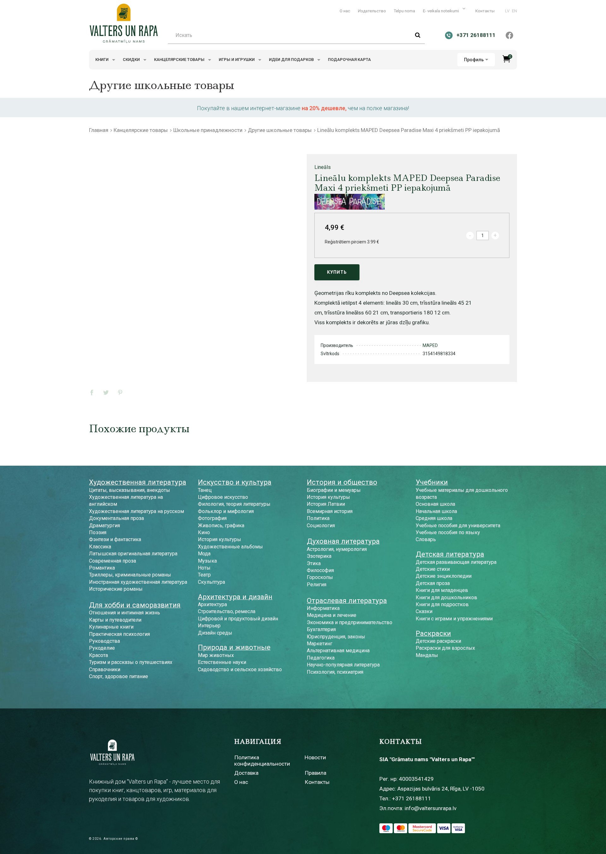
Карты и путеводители (115, 620)
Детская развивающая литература (456, 562)
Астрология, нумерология (337, 549)
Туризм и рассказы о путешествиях (130, 662)
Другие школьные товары (280, 130)
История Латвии (326, 504)
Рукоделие (102, 648)
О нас (345, 11)
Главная (98, 130)
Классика (100, 547)
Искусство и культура (234, 482)
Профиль (474, 59)
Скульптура (211, 582)
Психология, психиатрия (335, 672)
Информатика (323, 608)
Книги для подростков (442, 604)
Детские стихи (433, 569)
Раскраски (433, 633)
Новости (315, 757)
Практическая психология (119, 634)
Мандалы (427, 655)
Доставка (246, 773)
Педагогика (321, 658)
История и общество (342, 482)
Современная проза (112, 561)
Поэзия (97, 532)
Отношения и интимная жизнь (124, 613)
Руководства (104, 641)
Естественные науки (222, 662)
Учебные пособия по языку (448, 532)
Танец (205, 490)
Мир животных (216, 655)
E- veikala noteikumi (441, 11)
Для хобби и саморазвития (135, 605)
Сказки (424, 611)
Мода (204, 554)
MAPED (430, 345)
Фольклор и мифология (226, 511)
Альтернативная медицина (338, 651)
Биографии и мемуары (334, 490)
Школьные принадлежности (207, 130)
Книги (102, 59)
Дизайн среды (215, 633)
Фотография (212, 518)
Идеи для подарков (292, 59)
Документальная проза (116, 518)
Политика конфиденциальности (262, 760)
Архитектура (212, 604)
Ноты (204, 568)
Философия (320, 570)
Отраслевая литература (347, 600)
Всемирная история (330, 511)
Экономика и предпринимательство (349, 622)
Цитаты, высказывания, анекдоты (129, 490)
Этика (314, 563)
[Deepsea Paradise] (349, 202)
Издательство (372, 11)
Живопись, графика (221, 526)
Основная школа (435, 504)
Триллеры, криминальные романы (130, 575)
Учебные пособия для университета (458, 526)
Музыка (207, 561)
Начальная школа (436, 511)
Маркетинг (319, 644)
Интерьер (209, 626)
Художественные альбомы (230, 547)
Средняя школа (434, 518)
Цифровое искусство (223, 497)
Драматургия (104, 526)
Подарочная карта (349, 59)
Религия (316, 585)
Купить (337, 272)
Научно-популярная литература (343, 665)
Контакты (485, 11)
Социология (321, 526)
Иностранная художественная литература (138, 582)
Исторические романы (116, 589)
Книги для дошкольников (446, 597)
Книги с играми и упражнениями (454, 619)
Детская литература (450, 554)
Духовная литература (343, 541)
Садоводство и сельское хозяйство (240, 669)
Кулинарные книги (111, 627)
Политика (318, 518)
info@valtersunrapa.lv (430, 808)
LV (507, 11)
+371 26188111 (411, 798)
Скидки (132, 59)
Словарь (426, 539)
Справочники (104, 669)
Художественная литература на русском (136, 511)
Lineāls (322, 167)
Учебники (432, 482)
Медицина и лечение (331, 615)
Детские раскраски (438, 641)
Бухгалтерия (321, 629)
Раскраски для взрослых (445, 648)
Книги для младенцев (442, 590)
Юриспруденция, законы (336, 637)
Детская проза (433, 583)
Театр (204, 575)
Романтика (102, 568)
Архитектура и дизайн (235, 597)
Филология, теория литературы (234, 504)
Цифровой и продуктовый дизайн (238, 619)
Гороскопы (320, 577)
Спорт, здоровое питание (118, 676)
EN (514, 11)
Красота (98, 655)
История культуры (219, 539)
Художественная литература (137, 482)
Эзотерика (319, 556)
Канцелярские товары (179, 59)
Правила (315, 773)
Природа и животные (234, 647)
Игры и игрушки (237, 59)
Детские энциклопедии (444, 576)
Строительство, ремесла (226, 611)
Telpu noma (404, 11)
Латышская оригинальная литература (133, 554)
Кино (204, 532)
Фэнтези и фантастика (115, 539)
